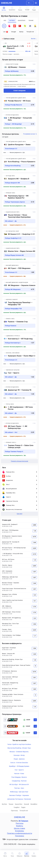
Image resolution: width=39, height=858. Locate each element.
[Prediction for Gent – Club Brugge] (19, 375)
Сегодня (13, 32)
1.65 (34, 689)
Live (5, 32)
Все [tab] (5, 20)
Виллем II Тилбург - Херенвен (19, 795)
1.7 (35, 636)
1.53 (34, 624)
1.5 (35, 560)
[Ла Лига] (14, 26)
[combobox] (29, 3)
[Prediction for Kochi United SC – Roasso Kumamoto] (19, 164)
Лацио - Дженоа (19, 759)
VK (20, 821)
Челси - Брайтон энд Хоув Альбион (19, 744)
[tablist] (19, 21)
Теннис (11, 804)
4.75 (34, 536)
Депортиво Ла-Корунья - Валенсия (19, 799)
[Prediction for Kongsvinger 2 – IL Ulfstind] (19, 341)
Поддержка (19, 836)
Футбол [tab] (12, 20)
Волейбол (34, 804)
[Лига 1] (25, 26)
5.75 (34, 671)
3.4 (35, 595)
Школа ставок (19, 828)
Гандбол (16, 807)
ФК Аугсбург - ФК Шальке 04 (19, 784)
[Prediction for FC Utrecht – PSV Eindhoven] (19, 271)
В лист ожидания (19, 90)
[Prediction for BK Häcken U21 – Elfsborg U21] (19, 237)
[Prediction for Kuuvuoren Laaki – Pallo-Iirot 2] (19, 358)
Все (4, 26)
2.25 (34, 548)
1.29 (34, 654)
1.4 (35, 706)
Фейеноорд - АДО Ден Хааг (19, 792)
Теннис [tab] (30, 20)
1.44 (34, 542)
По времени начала (29, 134)
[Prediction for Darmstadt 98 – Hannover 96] (19, 392)
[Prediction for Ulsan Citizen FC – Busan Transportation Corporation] (19, 219)
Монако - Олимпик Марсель (19, 751)
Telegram (24, 821)
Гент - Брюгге (19, 770)
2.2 (35, 618)
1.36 (34, 648)
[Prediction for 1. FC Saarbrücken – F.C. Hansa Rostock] (19, 411)
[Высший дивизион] (30, 26)
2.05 (34, 566)
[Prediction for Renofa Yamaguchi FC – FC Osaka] (19, 103)
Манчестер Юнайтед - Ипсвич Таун (19, 748)
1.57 (34, 571)
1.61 (34, 677)
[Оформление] (36, 3)
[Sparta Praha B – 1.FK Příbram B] (16, 49)
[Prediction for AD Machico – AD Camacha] (19, 70)
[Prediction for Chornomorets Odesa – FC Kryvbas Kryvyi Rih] (19, 199)
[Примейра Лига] (35, 26)
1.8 (35, 531)
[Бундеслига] (20, 26)
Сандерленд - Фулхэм (19, 781)
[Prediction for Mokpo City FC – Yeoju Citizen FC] (19, 254)
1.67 (34, 577)
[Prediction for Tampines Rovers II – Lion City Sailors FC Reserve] (19, 449)
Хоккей (26, 804)
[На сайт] (35, 719)
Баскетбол (18, 804)
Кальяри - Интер (19, 755)
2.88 (34, 525)
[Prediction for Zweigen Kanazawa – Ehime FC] (19, 147)
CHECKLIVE (6, 3)
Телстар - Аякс (19, 788)
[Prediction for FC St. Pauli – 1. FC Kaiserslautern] (19, 430)
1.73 (34, 606)
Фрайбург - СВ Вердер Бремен (19, 766)
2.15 (34, 554)
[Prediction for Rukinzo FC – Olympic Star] (19, 324)
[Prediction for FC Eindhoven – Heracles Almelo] (19, 288)
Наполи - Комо (19, 773)
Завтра (21, 32)
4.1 (35, 601)
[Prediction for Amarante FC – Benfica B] (19, 181)
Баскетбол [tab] (21, 20)
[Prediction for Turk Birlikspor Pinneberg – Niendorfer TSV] (19, 306)
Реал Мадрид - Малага (19, 777)
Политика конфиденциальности (19, 833)
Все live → (34, 38)
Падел (23, 807)
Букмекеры (19, 831)
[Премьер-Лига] (9, 26)
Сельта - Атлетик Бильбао (19, 762)
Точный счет (30, 32)
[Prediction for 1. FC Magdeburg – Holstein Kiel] (19, 121)
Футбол (4, 804)
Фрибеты (19, 826)
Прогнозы (14, 810)
